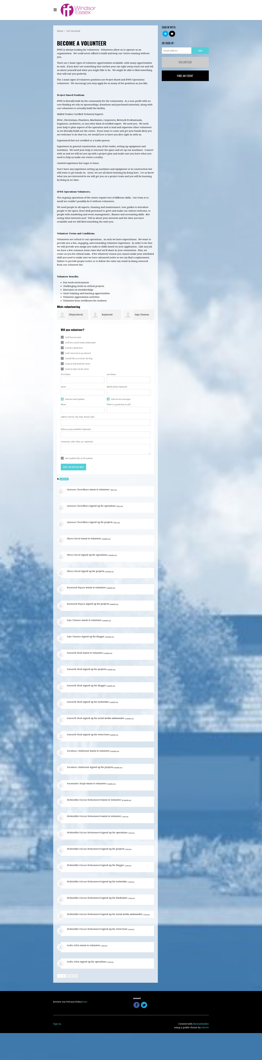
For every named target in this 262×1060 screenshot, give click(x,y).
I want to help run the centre (77, 369)
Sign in (57, 1023)
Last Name (111, 374)
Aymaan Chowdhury (78, 489)
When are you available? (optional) (76, 429)
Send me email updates (75, 399)
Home (60, 31)
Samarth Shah (74, 653)
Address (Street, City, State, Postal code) (77, 417)
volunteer (64, 479)
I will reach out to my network (78, 353)
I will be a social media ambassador (80, 343)
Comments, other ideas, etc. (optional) (77, 442)
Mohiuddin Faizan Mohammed (84, 800)
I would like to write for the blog (78, 359)
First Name (65, 374)
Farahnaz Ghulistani (78, 751)
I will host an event (73, 337)
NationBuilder (201, 1023)
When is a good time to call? (119, 404)
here (84, 1001)
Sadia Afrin (73, 945)
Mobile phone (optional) (117, 387)
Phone (63, 404)
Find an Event (185, 76)
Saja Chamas (142, 314)
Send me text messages (121, 399)
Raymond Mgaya (76, 587)
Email (63, 387)
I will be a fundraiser (74, 348)
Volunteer (185, 62)
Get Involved (73, 31)
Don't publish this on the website (79, 458)
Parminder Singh (76, 783)
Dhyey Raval (76, 314)
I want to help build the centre (77, 364)
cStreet (205, 1027)
